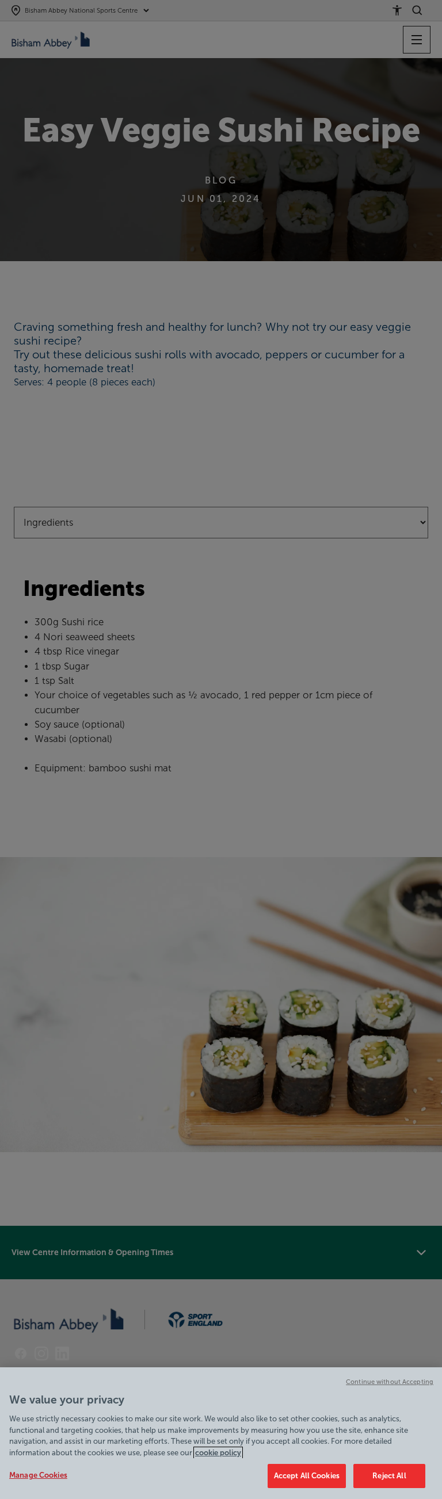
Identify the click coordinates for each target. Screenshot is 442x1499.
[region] (221, 1433)
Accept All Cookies (307, 1475)
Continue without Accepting (389, 1381)
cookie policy (218, 1452)
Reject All (389, 1475)
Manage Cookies (38, 1475)
